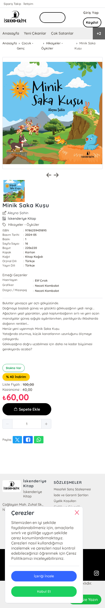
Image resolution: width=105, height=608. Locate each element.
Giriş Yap (91, 12)
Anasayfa (10, 33)
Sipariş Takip (12, 4)
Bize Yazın (89, 599)
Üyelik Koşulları (65, 501)
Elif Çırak (41, 280)
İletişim (28, 4)
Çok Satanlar (62, 33)
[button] (7, 423)
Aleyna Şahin (18, 213)
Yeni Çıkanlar (35, 33)
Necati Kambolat (47, 285)
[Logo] (15, 17)
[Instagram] (96, 573)
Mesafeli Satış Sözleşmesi (72, 489)
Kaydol (92, 22)
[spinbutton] (26, 424)
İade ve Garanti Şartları (71, 495)
